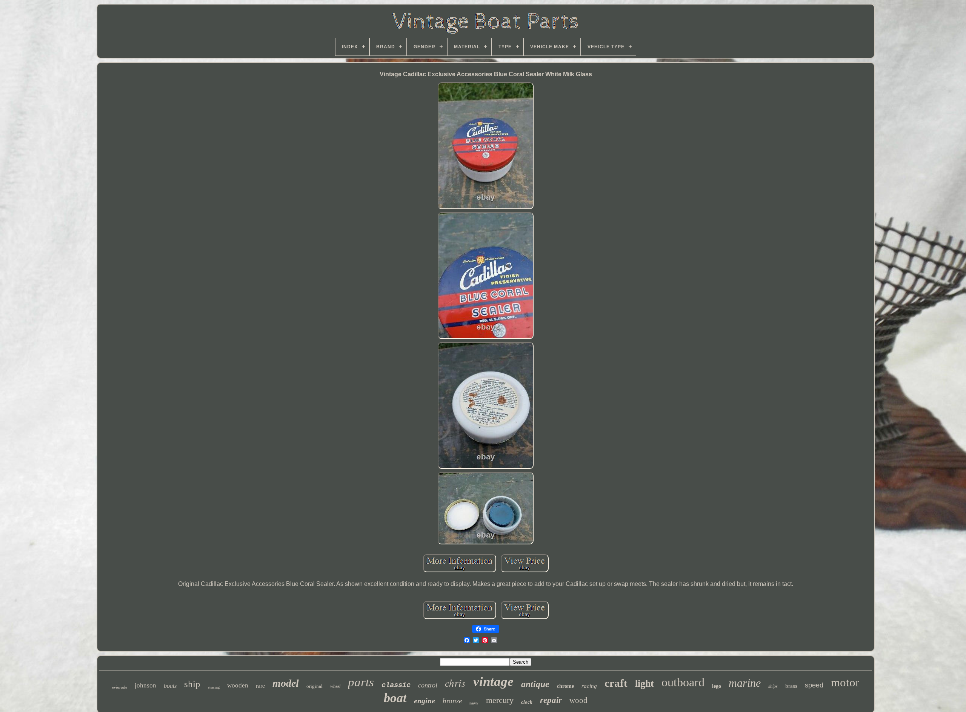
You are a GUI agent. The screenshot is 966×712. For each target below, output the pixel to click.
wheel (335, 686)
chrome (565, 686)
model (285, 683)
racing (589, 686)
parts (361, 682)
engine (424, 701)
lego (716, 686)
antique (535, 684)
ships (773, 686)
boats (170, 686)
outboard (683, 682)
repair (551, 700)
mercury (500, 700)
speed (814, 685)
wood (578, 700)
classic (396, 685)
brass (791, 686)
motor (845, 682)
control (427, 685)
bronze (452, 701)
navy (473, 703)
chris (455, 682)
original (314, 686)
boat (395, 698)
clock (526, 702)
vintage (493, 681)
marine (745, 683)
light (644, 683)
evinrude (119, 687)
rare (260, 686)
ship (192, 684)
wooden (237, 685)
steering (214, 687)
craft (616, 683)
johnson (145, 685)
